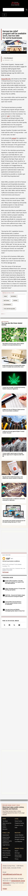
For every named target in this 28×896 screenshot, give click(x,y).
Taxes (5, 296)
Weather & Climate (19, 837)
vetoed (14, 138)
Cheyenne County (19, 823)
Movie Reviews (6, 853)
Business (13, 296)
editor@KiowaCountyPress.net (12, 874)
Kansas (15, 300)
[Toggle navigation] (4, 14)
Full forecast (5, 572)
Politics (4, 827)
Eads (16, 827)
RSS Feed (17, 853)
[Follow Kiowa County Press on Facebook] (9, 625)
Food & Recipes (7, 851)
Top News (5, 821)
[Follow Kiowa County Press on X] (4, 625)
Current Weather (19, 835)
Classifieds (5, 857)
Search (16, 851)
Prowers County (19, 825)
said (8, 116)
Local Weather (18, 841)
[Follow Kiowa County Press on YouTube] (19, 625)
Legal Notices (6, 845)
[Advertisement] (14, 688)
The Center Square (9, 308)
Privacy (16, 859)
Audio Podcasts (7, 855)
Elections (5, 829)
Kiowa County (18, 821)
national (6, 300)
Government (7, 304)
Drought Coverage (19, 839)
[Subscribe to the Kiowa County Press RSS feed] (14, 625)
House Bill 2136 (6, 79)
